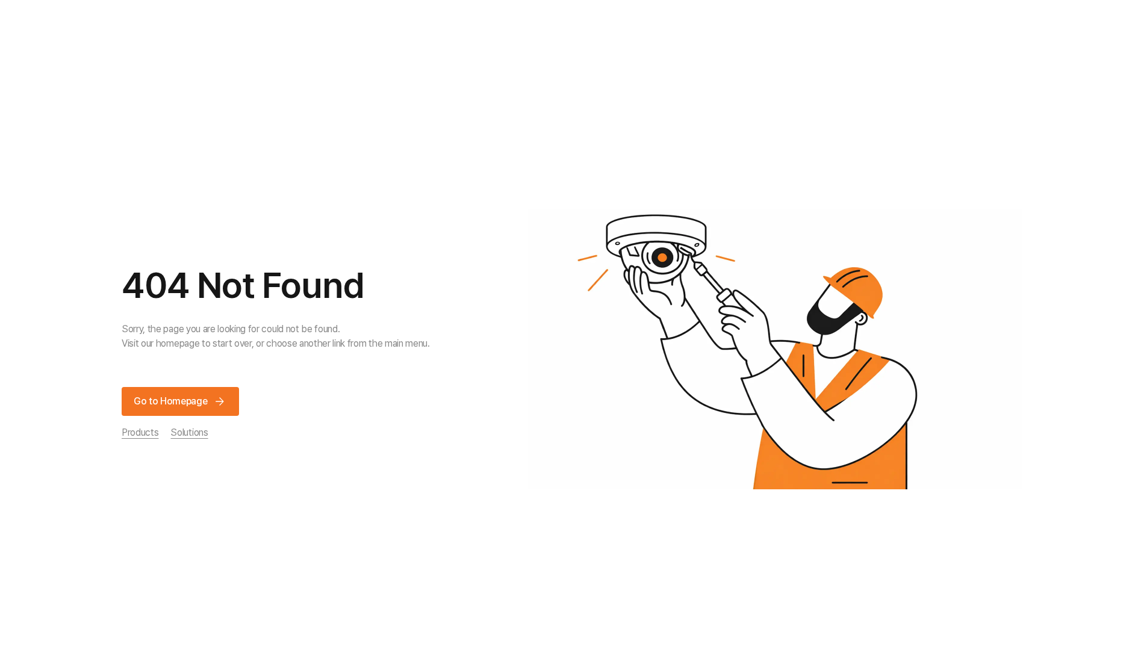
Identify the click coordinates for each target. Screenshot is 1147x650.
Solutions (189, 432)
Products (140, 432)
